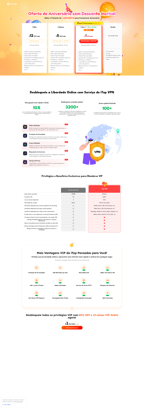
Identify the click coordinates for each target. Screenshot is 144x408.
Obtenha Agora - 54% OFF (60, 41)
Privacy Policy (19, 401)
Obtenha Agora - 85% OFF (88, 41)
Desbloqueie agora (72, 328)
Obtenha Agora (34, 41)
